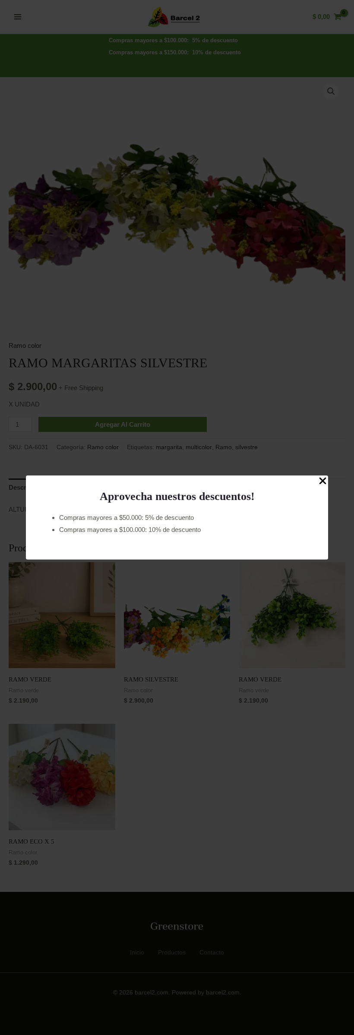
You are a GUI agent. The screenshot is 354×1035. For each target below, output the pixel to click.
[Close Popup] (322, 481)
